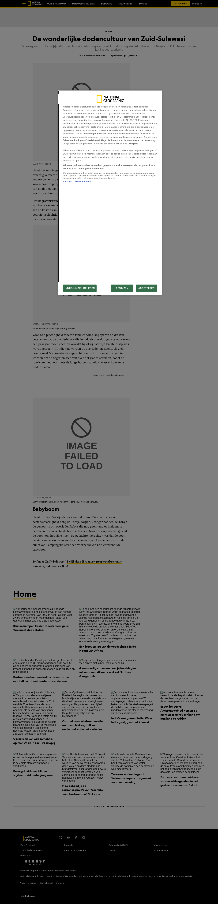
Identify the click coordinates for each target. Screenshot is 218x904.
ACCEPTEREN (146, 288)
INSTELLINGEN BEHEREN (80, 288)
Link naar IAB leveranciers (77, 181)
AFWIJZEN (122, 288)
